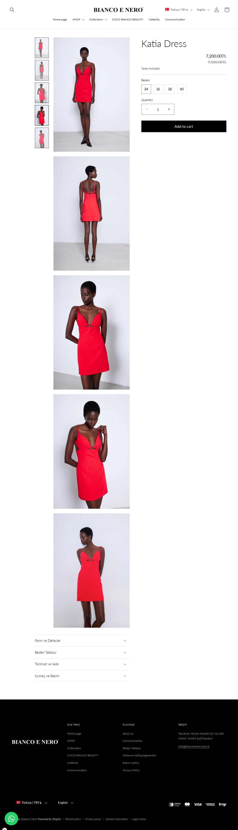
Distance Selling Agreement (139, 755)
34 (146, 89)
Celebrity (72, 762)
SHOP (76, 19)
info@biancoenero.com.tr (193, 746)
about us (128, 733)
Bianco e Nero (29, 818)
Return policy (131, 762)
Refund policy (73, 818)
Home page (74, 733)
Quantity (147, 100)
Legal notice (139, 818)
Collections (96, 19)
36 (158, 89)
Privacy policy (93, 818)
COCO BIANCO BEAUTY (82, 755)
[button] (12, 10)
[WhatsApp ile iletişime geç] (11, 818)
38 (170, 89)
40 (182, 89)
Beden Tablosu (132, 748)
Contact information (117, 818)
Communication (77, 770)
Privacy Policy (131, 770)
